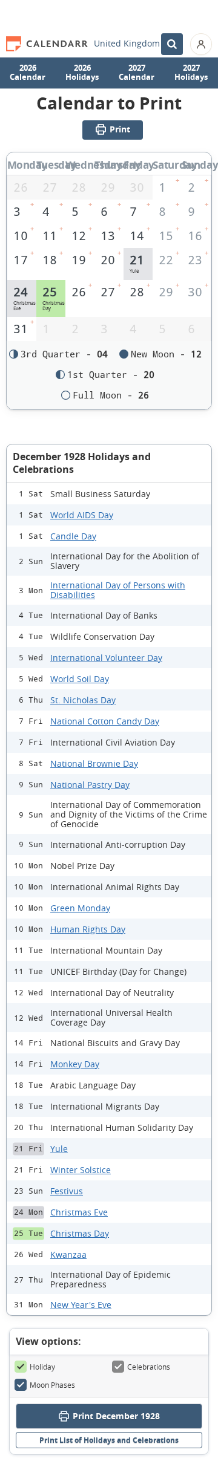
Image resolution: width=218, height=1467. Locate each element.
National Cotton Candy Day (104, 721)
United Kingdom (127, 43)
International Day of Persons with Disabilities (117, 589)
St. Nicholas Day (83, 700)
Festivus (66, 1191)
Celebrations (148, 1366)
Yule (59, 1148)
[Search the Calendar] (172, 44)
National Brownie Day (94, 763)
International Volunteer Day (106, 657)
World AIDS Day (81, 515)
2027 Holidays (191, 72)
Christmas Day (79, 1233)
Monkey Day (74, 1064)
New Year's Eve (80, 1304)
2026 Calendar (27, 72)
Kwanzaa (68, 1254)
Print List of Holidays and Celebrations (109, 1440)
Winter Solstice (80, 1170)
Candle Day (73, 536)
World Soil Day (79, 679)
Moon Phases (52, 1385)
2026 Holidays (82, 72)
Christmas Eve (79, 1212)
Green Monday (80, 908)
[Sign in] (201, 44)
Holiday (42, 1366)
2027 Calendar (136, 72)
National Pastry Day (90, 784)
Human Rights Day (87, 929)
